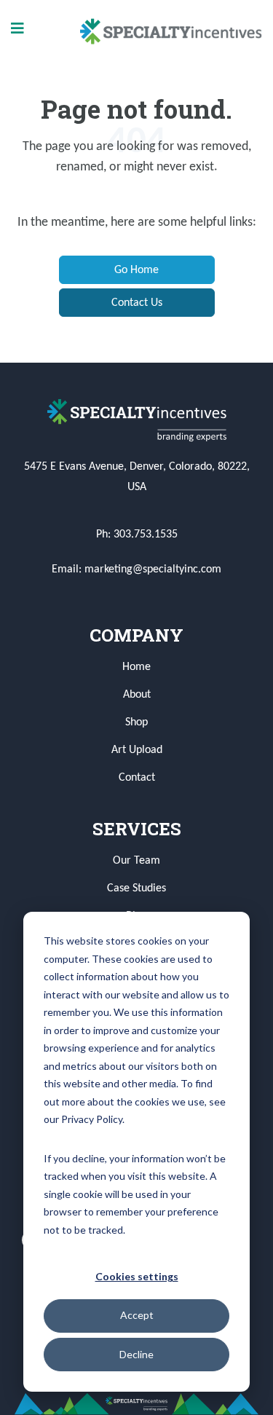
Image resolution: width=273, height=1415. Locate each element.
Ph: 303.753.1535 (137, 534)
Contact (137, 778)
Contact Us (136, 303)
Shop (136, 722)
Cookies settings (136, 1276)
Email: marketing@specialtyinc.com (136, 569)
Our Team (136, 861)
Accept (137, 1315)
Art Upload (136, 750)
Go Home (136, 270)
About (137, 695)
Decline (136, 1354)
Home (136, 667)
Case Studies (136, 888)
